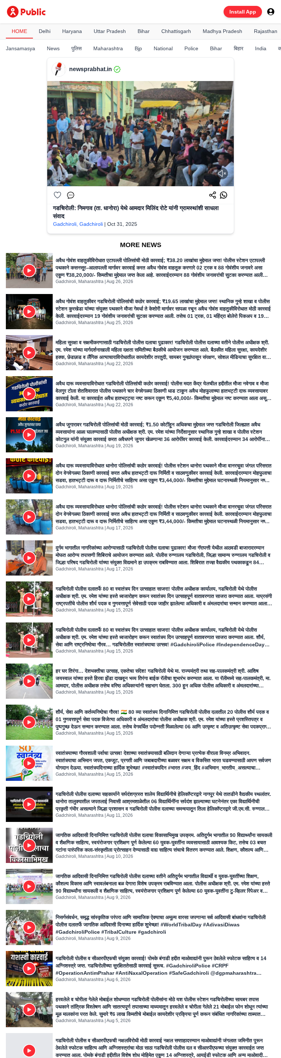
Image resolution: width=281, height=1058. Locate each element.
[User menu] (270, 11)
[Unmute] (222, 173)
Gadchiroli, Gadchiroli (78, 224)
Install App (242, 12)
